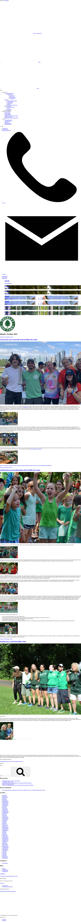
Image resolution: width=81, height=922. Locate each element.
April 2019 (4, 842)
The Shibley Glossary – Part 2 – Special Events (11, 780)
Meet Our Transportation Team (8, 784)
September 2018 (5, 849)
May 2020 (4, 832)
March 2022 (4, 815)
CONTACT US (2, 883)
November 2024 (5, 802)
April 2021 (4, 822)
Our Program (4, 128)
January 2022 (4, 816)
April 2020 (4, 833)
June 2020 (4, 831)
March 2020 (4, 834)
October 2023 (5, 805)
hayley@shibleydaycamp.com (36, 448)
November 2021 (5, 818)
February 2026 (5, 797)
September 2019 (5, 841)
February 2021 (5, 825)
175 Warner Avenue (9, 876)
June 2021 (4, 821)
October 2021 (5, 819)
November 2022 (5, 812)
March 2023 (4, 807)
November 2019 (5, 838)
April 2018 (4, 854)
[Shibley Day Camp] (7, 331)
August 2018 (4, 850)
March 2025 (4, 799)
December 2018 (5, 846)
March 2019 (4, 843)
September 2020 (5, 830)
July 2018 (4, 851)
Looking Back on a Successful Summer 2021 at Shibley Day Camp (20, 470)
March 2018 (4, 856)
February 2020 (5, 835)
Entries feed (4, 869)
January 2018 (4, 858)
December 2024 (5, 801)
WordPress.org (5, 871)
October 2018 (5, 848)
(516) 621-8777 (37, 33)
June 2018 (4, 852)
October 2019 (5, 840)
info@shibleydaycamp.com (7, 886)
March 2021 (4, 823)
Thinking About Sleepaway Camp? (38, 790)
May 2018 (4, 853)
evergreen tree (25, 407)
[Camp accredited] (18, 913)
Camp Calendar (5, 129)
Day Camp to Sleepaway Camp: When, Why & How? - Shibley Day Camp (16, 790)
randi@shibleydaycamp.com (5, 761)
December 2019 (5, 837)
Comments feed (5, 870)
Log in (3, 868)
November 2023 (5, 804)
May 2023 (4, 806)
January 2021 (4, 826)
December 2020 (5, 827)
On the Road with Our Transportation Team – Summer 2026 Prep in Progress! (17, 782)
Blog (39, 62)
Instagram (4, 920)
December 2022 (5, 811)
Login (37, 88)
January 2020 (4, 836)
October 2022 (5, 813)
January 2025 (4, 800)
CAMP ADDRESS (2, 873)
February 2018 (5, 857)
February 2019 (5, 844)
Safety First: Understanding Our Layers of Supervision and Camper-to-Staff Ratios (17, 785)
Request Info (2, 891)
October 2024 (5, 803)
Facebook (4, 919)
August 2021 (4, 820)
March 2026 (4, 796)
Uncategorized (5, 863)
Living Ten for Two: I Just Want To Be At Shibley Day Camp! (18, 339)
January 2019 (4, 845)
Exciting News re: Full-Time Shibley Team (13, 641)
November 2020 (5, 828)
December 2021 (5, 817)
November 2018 (5, 847)
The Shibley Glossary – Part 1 (8, 781)
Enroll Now (6, 0)
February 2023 (5, 809)
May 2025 (4, 798)
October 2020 (5, 829)
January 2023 (4, 810)
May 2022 (4, 814)
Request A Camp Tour (6, 130)
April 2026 (4, 795)
